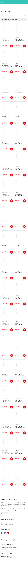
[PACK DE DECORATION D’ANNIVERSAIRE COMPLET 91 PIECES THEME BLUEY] (7, 366)
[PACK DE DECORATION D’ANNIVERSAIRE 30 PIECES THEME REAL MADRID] (7, 108)
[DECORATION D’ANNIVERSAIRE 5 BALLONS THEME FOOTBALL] (7, 160)
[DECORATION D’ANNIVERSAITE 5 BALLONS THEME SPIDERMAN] (7, 57)
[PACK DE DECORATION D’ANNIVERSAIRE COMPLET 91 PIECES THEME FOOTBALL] (20, 444)
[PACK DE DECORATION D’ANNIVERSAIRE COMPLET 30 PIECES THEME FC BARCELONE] (20, 108)
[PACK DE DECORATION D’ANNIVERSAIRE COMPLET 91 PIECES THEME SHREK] (20, 263)
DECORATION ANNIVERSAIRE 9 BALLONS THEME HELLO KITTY (19, 196)
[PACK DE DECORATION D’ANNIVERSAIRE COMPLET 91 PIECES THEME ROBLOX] (7, 237)
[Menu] (1, 2)
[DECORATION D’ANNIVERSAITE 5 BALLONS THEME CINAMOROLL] (20, 418)
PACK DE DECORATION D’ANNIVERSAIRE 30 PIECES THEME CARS (7, 92)
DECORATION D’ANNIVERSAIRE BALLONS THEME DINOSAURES (19, 41)
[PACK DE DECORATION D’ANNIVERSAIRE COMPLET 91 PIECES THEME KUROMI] (20, 340)
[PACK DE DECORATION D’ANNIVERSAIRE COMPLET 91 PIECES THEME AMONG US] (20, 289)
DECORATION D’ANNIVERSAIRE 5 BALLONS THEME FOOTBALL (7, 170)
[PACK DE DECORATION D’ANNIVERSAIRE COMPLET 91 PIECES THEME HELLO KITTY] (7, 186)
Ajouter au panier (11, 46)
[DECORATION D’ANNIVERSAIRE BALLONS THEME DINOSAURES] (20, 31)
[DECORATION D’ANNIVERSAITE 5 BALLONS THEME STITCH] (20, 366)
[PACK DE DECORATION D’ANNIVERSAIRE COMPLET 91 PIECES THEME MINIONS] (7, 263)
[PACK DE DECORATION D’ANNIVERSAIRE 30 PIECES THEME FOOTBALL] (20, 315)
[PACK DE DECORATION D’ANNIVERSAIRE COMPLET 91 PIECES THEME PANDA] (20, 160)
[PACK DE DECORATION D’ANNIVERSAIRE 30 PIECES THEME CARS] (7, 82)
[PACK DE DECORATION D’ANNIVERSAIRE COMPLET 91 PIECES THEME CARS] (20, 82)
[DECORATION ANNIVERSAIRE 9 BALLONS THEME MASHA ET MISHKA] (20, 211)
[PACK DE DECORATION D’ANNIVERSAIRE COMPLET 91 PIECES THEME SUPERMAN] (7, 289)
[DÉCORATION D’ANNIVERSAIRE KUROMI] (7, 340)
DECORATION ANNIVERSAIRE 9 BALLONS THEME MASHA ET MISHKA (20, 221)
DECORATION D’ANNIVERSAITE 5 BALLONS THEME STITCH (19, 376)
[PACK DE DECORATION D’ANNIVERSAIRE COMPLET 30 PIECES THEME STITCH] (20, 469)
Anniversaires (5, 37)
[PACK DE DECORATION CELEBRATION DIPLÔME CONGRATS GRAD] (7, 315)
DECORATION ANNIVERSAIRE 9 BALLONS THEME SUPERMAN (6, 221)
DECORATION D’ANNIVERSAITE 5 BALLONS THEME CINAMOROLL (19, 428)
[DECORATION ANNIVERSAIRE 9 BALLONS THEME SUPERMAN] (7, 211)
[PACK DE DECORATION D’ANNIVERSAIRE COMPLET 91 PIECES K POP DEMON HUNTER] (7, 134)
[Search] (25, 2)
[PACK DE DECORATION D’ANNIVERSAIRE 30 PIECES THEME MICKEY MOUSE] (20, 57)
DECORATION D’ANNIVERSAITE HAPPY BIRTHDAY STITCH (6, 402)
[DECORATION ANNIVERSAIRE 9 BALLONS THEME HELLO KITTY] (20, 186)
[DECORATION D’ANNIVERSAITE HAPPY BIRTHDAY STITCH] (7, 392)
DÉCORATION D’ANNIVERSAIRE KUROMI (6, 350)
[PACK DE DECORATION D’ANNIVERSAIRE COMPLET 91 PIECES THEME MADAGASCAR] (20, 237)
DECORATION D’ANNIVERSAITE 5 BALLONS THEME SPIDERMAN (7, 67)
